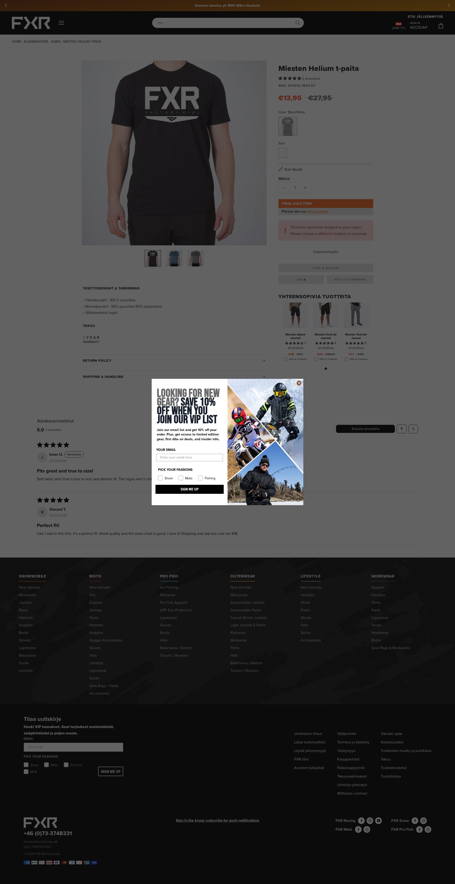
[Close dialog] (299, 383)
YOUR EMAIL (166, 449)
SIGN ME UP (190, 489)
